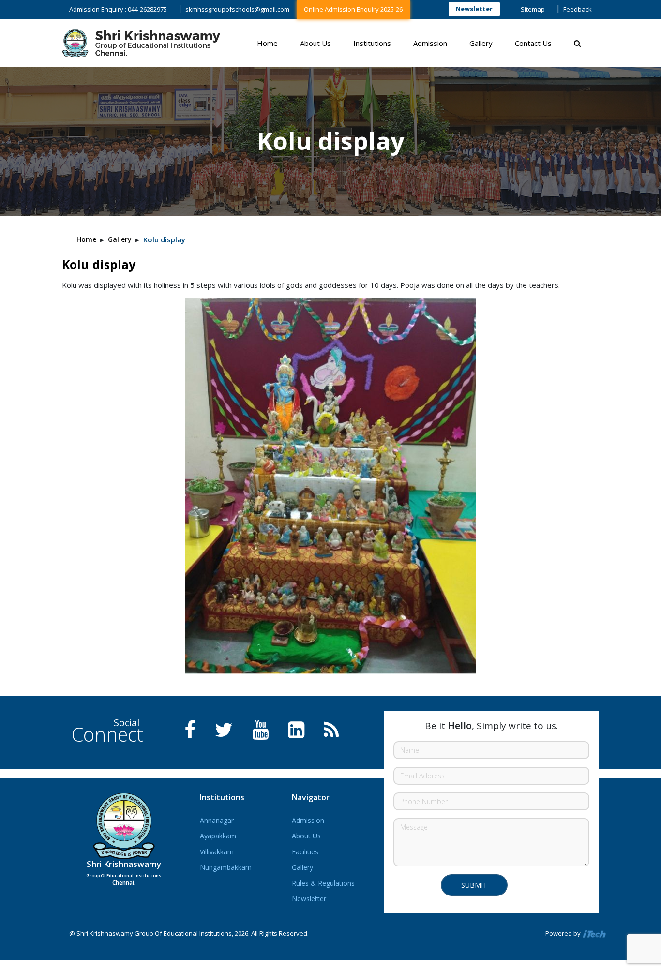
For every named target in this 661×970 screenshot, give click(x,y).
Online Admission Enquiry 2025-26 (353, 9)
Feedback (577, 9)
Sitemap (533, 9)
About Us (315, 43)
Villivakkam (217, 851)
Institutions (372, 43)
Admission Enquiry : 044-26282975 (118, 9)
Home (267, 43)
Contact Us (533, 43)
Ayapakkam (218, 835)
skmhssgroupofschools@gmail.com (237, 9)
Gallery (481, 43)
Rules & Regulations (323, 883)
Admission (430, 43)
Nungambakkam (226, 867)
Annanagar (217, 820)
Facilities (305, 851)
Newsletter (474, 8)
